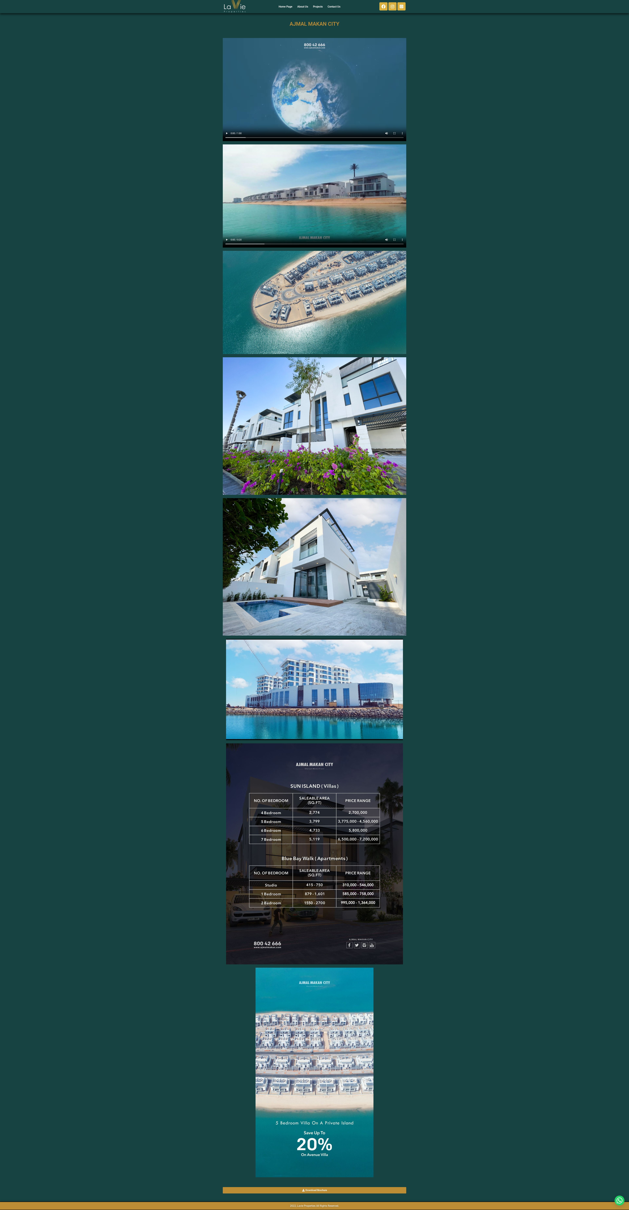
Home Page (285, 6)
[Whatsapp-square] (401, 6)
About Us (302, 6)
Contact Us (334, 6)
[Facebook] (383, 6)
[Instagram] (392, 6)
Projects (318, 6)
